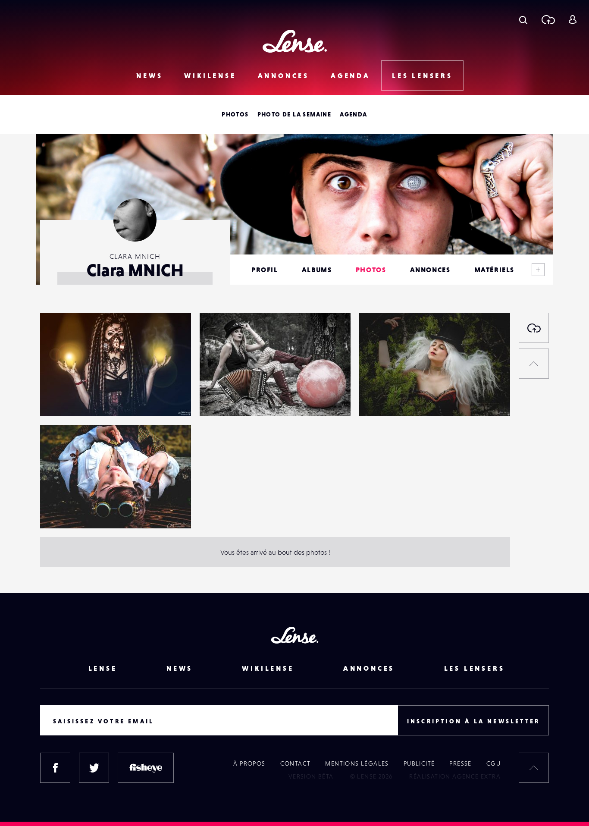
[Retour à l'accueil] (295, 41)
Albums (317, 269)
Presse (460, 763)
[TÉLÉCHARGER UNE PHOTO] (534, 328)
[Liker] (172, 336)
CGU (493, 763)
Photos (235, 114)
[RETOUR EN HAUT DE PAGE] (534, 364)
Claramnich (65, 398)
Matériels (494, 269)
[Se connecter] (572, 19)
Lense (102, 668)
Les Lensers (422, 75)
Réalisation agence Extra (455, 776)
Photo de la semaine (294, 114)
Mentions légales (356, 763)
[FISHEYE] (146, 768)
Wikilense (210, 75)
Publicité (419, 763)
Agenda (350, 75)
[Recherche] (523, 19)
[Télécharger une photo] (548, 19)
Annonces (283, 75)
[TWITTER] (94, 768)
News (149, 75)
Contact (295, 763)
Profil (264, 269)
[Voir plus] (538, 269)
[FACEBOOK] (55, 768)
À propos (249, 763)
